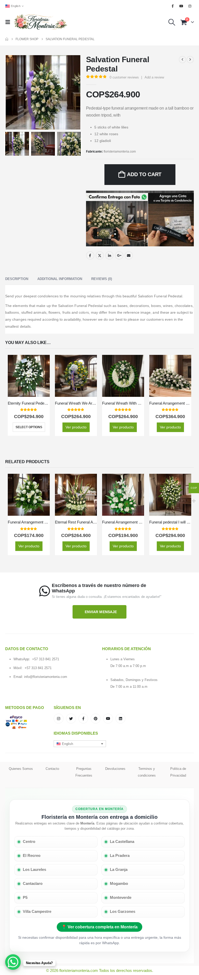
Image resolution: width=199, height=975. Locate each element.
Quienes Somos (21, 769)
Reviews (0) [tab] (101, 279)
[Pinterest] (96, 718)
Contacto (52, 769)
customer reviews (124, 77)
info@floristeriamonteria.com (45, 677)
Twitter (100, 255)
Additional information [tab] (59, 279)
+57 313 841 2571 (45, 659)
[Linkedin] (120, 718)
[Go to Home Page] (6, 39)
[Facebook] (172, 6)
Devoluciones (115, 769)
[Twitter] (71, 718)
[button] (9, 22)
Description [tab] (16, 279)
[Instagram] (190, 6)
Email (129, 255)
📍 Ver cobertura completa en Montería (99, 927)
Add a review (154, 77)
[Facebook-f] (83, 718)
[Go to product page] (29, 376)
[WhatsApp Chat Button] (13, 962)
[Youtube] (181, 6)
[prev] (182, 59)
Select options (29, 427)
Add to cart (144, 174)
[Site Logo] (40, 22)
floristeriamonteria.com (120, 151)
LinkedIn (109, 255)
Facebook (90, 255)
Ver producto (76, 427)
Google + (119, 255)
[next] (190, 59)
